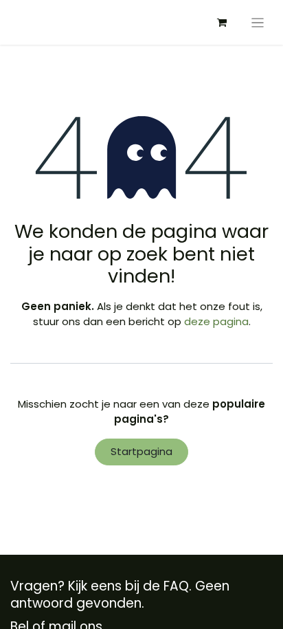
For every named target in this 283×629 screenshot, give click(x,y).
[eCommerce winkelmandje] (222, 22)
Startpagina (141, 451)
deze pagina (216, 321)
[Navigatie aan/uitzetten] (257, 22)
